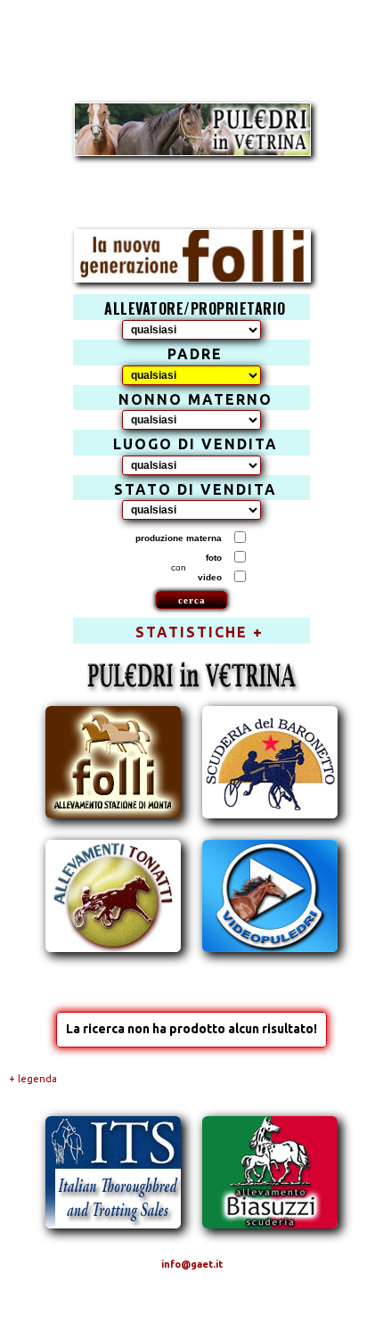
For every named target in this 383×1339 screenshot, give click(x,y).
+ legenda (33, 1078)
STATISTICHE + (199, 632)
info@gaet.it (192, 1264)
